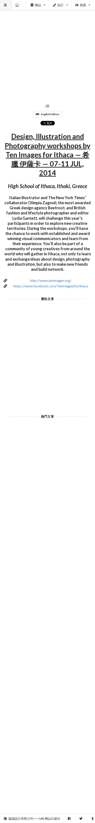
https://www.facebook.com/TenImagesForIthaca (50, 286)
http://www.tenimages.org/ (50, 280)
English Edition (50, 114)
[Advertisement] (47, 47)
